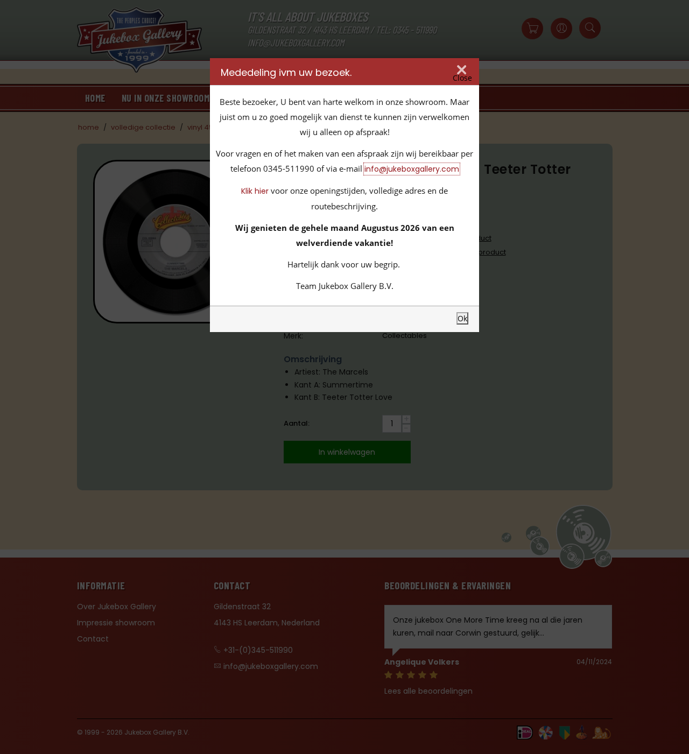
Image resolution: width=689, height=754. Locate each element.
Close (462, 78)
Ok (462, 318)
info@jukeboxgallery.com (411, 169)
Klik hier (255, 191)
